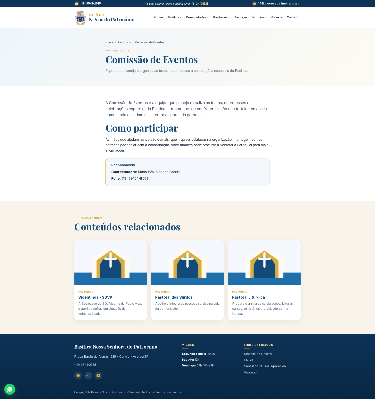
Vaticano (250, 372)
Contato (293, 17)
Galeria (276, 17)
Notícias (258, 17)
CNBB (248, 360)
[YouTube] (98, 376)
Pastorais (220, 17)
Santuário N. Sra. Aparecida (265, 366)
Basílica (173, 17)
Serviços (241, 17)
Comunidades (196, 17)
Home (158, 17)
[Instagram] (88, 376)
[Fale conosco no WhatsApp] (9, 389)
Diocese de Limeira (258, 354)
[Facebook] (78, 376)
